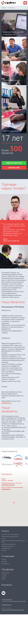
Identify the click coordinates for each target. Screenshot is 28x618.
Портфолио (8, 569)
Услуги (5, 531)
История (4, 559)
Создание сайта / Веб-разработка (10, 534)
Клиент (3, 579)
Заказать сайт (14, 168)
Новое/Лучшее (5, 573)
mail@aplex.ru (7, 403)
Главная (3, 7)
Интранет (4, 550)
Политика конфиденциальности (13, 610)
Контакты (7, 585)
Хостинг (4, 538)
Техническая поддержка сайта (10, 536)
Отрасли (4, 577)
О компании (8, 556)
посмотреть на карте (8, 485)
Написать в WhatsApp (14, 163)
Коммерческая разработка (9, 544)
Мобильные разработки (8, 546)
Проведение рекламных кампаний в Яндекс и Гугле (14, 541)
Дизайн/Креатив (6, 548)
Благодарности (6, 563)
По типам (4, 575)
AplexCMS (4, 561)
